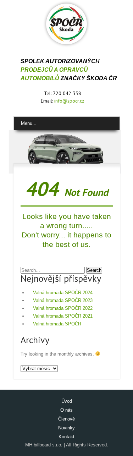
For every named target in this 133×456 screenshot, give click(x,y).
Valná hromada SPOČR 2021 (63, 316)
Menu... (29, 123)
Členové (66, 419)
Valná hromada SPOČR (57, 323)
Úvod (66, 401)
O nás (66, 410)
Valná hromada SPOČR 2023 (63, 300)
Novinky (66, 427)
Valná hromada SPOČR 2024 (63, 292)
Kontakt (66, 436)
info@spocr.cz (69, 101)
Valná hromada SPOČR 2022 (63, 308)
